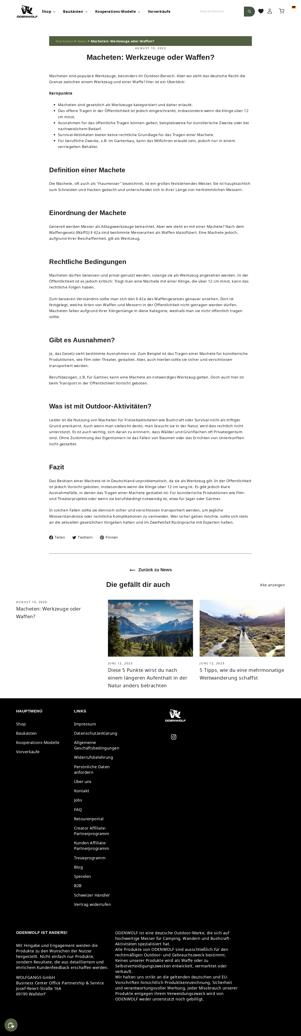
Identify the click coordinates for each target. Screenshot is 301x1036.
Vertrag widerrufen (92, 904)
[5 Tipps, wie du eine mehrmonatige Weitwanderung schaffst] (242, 628)
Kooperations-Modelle (116, 11)
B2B (78, 885)
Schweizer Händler (92, 895)
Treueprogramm (90, 857)
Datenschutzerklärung (95, 733)
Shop (47, 11)
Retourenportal (89, 818)
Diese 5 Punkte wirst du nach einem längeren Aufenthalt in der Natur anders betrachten (148, 678)
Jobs (78, 800)
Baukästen (73, 11)
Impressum (85, 724)
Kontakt (81, 790)
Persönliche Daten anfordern (92, 769)
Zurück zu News (154, 569)
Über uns (83, 781)
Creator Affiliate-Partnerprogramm (91, 830)
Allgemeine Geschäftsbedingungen (96, 745)
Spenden (82, 876)
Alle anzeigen (272, 584)
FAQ (78, 809)
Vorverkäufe (159, 11)
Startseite (64, 41)
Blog (78, 867)
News (82, 41)
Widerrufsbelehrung (93, 757)
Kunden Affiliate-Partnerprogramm (91, 845)
